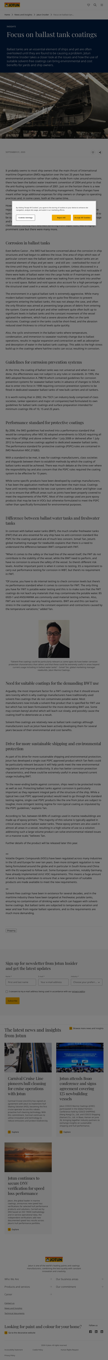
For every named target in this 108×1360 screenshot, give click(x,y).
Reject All (61, 218)
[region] (54, 213)
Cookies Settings (25, 218)
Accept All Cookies (82, 218)
